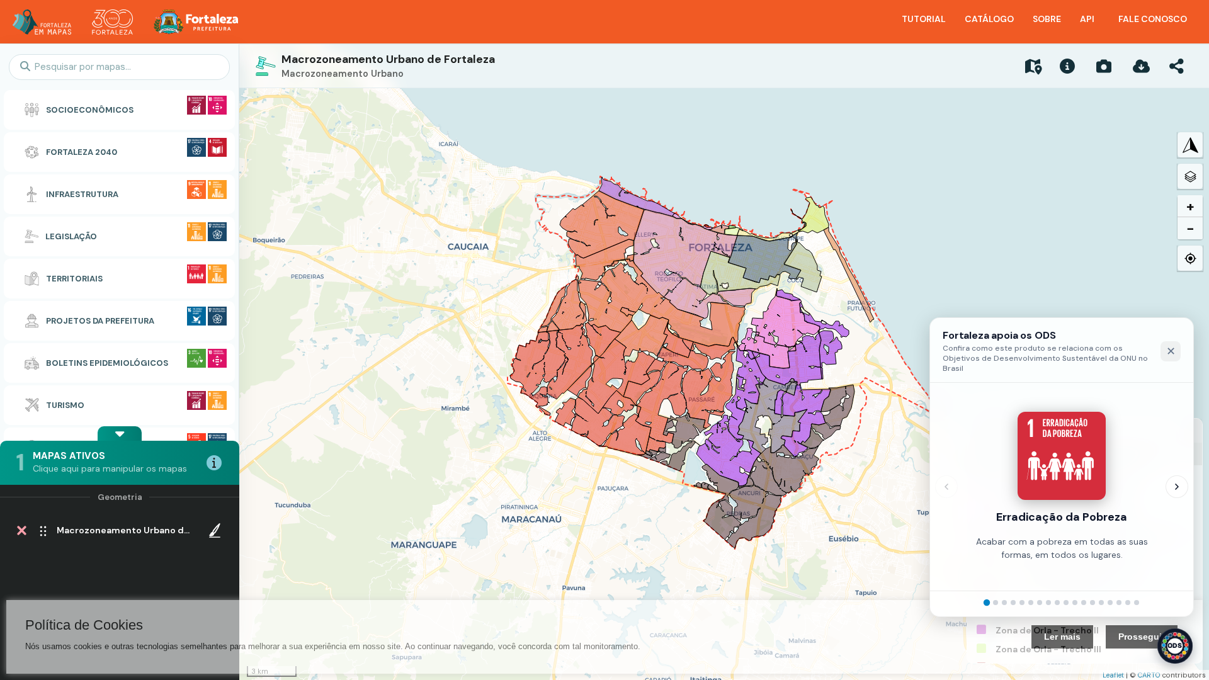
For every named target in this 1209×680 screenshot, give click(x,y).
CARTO (1149, 675)
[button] (119, 433)
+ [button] (1190, 206)
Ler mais (1062, 637)
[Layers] (1190, 176)
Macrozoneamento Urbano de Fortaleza (388, 59)
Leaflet (1113, 675)
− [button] (1190, 228)
